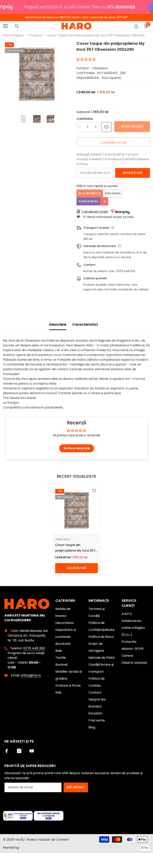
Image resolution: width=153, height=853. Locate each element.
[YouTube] (31, 751)
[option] (37, 74)
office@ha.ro (31, 675)
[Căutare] (16, 26)
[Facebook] (6, 751)
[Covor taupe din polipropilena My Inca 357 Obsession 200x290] (76, 510)
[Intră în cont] (136, 26)
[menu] (5, 26)
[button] (86, 59)
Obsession (100, 68)
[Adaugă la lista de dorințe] (106, 127)
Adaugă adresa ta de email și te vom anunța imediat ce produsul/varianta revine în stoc (112, 159)
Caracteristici (85, 324)
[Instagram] (19, 751)
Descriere (57, 324)
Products (35, 35)
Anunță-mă (132, 172)
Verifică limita (88, 201)
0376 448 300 (34, 648)
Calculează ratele (94, 211)
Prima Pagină (13, 35)
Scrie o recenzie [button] (77, 448)
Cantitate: (84, 118)
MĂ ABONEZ (76, 787)
